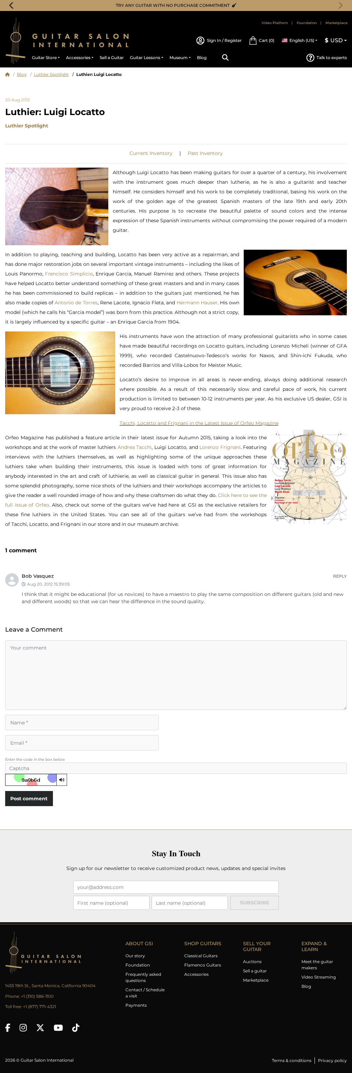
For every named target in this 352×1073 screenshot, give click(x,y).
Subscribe (254, 903)
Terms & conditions (291, 1060)
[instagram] (23, 1028)
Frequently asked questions (143, 977)
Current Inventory (151, 153)
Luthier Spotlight (51, 74)
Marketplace (337, 23)
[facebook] (7, 1028)
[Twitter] (40, 1028)
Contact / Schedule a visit (145, 992)
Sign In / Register (224, 40)
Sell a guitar (255, 970)
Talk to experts (332, 57)
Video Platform (275, 23)
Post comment (28, 798)
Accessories (196, 974)
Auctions (252, 961)
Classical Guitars (201, 955)
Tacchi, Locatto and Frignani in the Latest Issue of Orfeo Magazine (199, 423)
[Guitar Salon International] (15, 40)
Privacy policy (332, 1060)
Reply (340, 576)
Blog (21, 74)
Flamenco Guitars (202, 965)
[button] (261, 40)
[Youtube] (58, 1028)
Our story (135, 955)
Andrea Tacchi (135, 447)
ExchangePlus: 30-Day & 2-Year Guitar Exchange (179, 5)
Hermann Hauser (197, 303)
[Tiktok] (75, 1028)
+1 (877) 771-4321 (39, 1006)
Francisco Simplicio (68, 274)
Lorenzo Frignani (220, 447)
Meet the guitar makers (317, 964)
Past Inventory (205, 153)
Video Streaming (318, 977)
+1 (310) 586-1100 (37, 996)
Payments (136, 1005)
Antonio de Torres (76, 303)
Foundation (307, 23)
